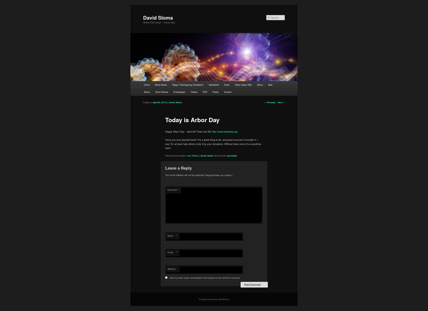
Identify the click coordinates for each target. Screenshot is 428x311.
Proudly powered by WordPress (214, 299)
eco (189, 155)
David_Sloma (175, 102)
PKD (205, 92)
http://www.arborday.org (225, 131)
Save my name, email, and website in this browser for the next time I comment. (205, 277)
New (270, 84)
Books (147, 92)
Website (171, 268)
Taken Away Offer (243, 84)
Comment (173, 190)
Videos (194, 92)
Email (173, 252)
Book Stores (161, 84)
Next (281, 102)
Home (147, 84)
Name (173, 235)
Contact (228, 92)
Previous (269, 102)
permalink (232, 155)
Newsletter (214, 84)
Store (226, 84)
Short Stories (161, 92)
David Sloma (158, 17)
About (260, 84)
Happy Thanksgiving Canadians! (187, 84)
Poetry (215, 92)
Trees (194, 155)
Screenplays (179, 92)
